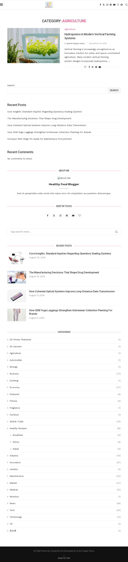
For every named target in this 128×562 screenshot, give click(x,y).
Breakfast (67, 435)
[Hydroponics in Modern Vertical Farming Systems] (33, 45)
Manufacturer (65, 476)
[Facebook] (100, 4)
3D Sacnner (65, 346)
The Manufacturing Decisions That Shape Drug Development (39, 118)
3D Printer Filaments (65, 339)
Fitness (65, 401)
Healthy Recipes (65, 428)
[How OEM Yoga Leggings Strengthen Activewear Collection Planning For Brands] (16, 315)
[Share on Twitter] (92, 67)
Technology (65, 517)
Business (65, 373)
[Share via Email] (100, 67)
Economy (65, 387)
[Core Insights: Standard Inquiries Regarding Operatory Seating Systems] (16, 258)
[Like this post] (85, 67)
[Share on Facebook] (89, 67)
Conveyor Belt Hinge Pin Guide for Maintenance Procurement (39, 139)
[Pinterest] (111, 4)
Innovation (65, 462)
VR (65, 524)
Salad (67, 449)
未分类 (65, 530)
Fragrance (65, 408)
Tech (65, 510)
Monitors (65, 496)
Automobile (65, 360)
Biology (65, 367)
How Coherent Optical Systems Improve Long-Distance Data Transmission (46, 125)
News (65, 503)
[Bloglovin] (118, 4)
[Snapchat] (122, 4)
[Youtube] (114, 4)
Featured (65, 394)
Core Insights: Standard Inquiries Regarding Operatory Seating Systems (44, 111)
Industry (65, 455)
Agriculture (65, 353)
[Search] (126, 4)
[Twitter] (104, 4)
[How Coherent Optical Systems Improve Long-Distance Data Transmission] (16, 296)
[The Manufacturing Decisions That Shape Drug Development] (16, 277)
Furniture (65, 414)
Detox (67, 442)
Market (65, 483)
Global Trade (65, 421)
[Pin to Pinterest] (96, 67)
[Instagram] (107, 4)
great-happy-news (76, 43)
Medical (65, 489)
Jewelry (65, 469)
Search (11, 85)
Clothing (65, 380)
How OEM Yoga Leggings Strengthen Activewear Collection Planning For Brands (49, 132)
